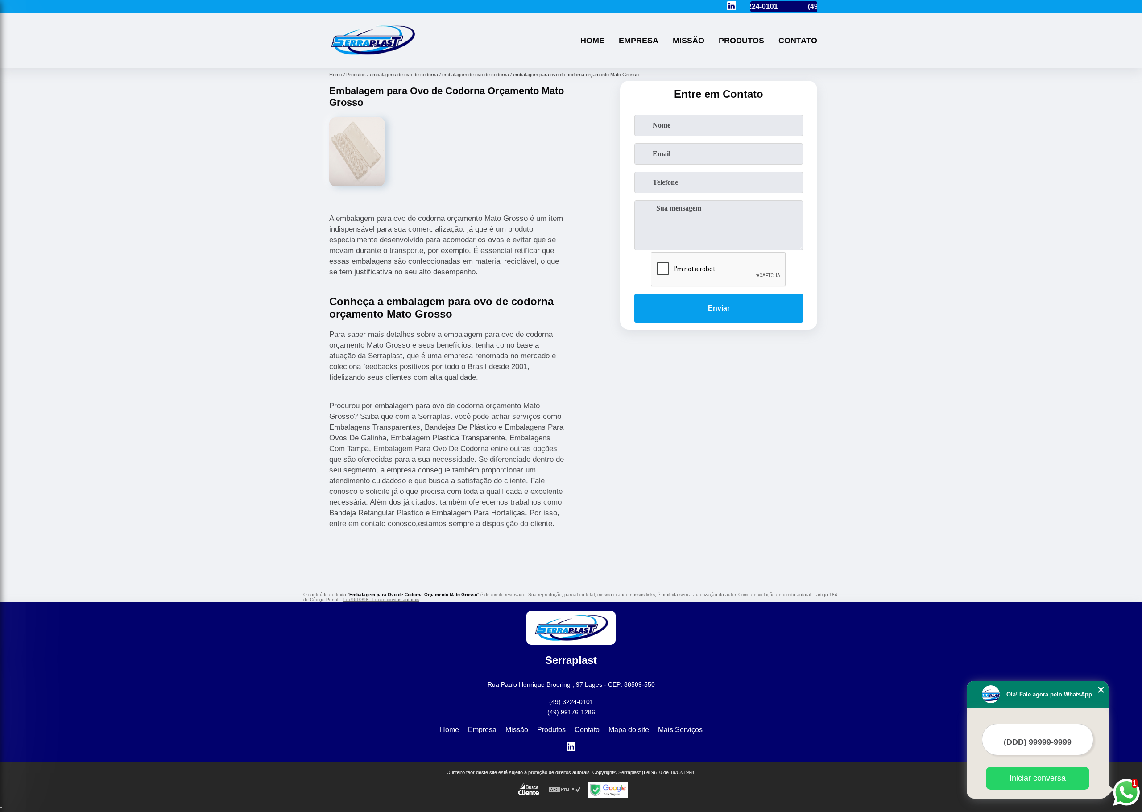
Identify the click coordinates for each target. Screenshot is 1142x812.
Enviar (719, 308)
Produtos (741, 40)
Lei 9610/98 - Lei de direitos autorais (381, 599)
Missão (688, 40)
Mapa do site (628, 729)
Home (592, 40)
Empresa (638, 40)
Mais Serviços (680, 729)
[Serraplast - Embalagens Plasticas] (372, 57)
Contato (797, 40)
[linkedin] (731, 6)
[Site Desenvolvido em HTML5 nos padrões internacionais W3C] (564, 790)
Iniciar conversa (1038, 778)
